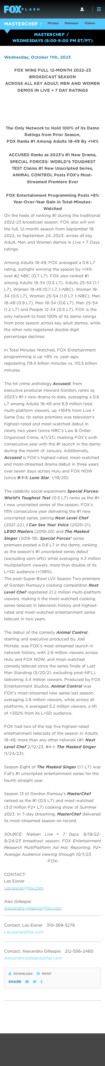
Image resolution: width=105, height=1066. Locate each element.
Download (23, 974)
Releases (71, 23)
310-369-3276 (61, 925)
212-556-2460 (79, 951)
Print (46, 974)
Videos (89, 23)
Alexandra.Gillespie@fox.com (33, 958)
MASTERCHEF (21, 24)
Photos (53, 23)
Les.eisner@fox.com (24, 888)
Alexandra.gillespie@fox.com (33, 908)
